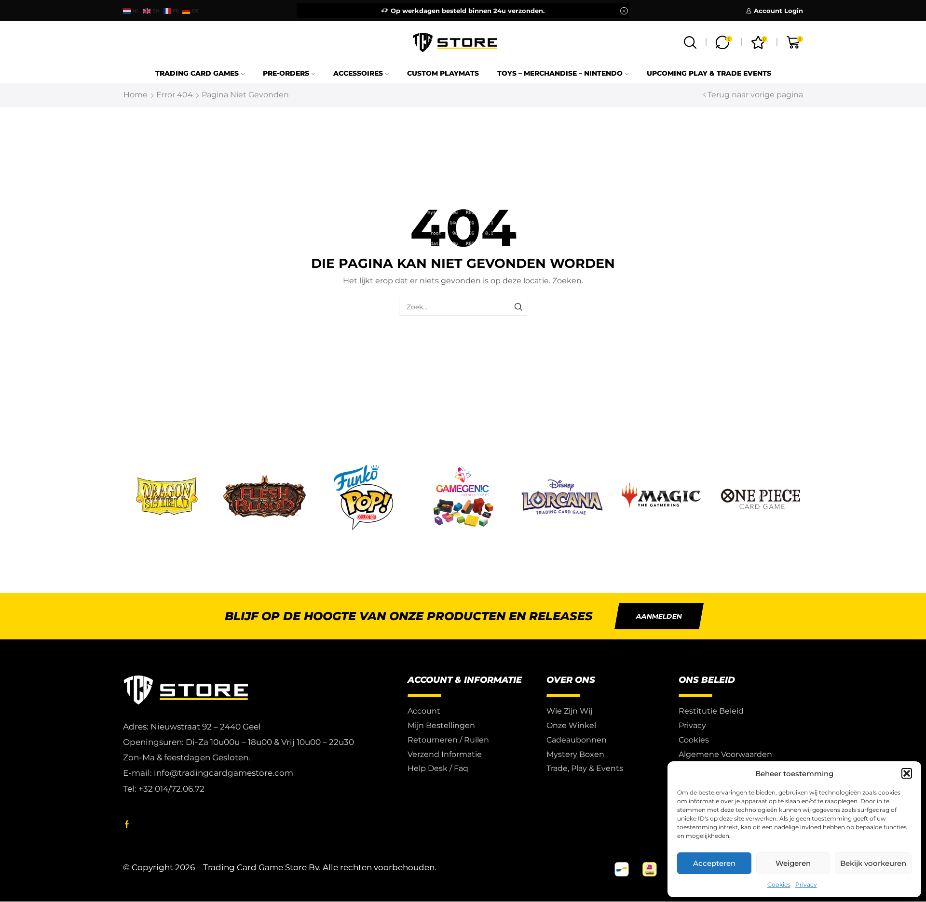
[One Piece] (760, 497)
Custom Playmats (443, 73)
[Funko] (363, 497)
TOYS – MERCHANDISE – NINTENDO (560, 73)
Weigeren (793, 863)
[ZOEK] (518, 307)
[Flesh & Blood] (264, 497)
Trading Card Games (197, 73)
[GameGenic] (463, 497)
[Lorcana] (562, 497)
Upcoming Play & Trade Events (709, 73)
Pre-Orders (286, 73)
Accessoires (358, 73)
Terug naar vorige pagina (755, 94)
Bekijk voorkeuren (873, 863)
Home (135, 94)
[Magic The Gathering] (661, 497)
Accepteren (714, 863)
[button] (907, 773)
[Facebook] (127, 824)
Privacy (806, 884)
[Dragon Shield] (165, 497)
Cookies (778, 884)
